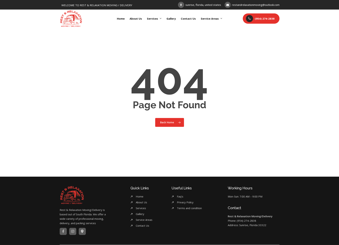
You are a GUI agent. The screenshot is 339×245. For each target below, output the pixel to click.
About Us (141, 202)
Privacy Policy (185, 202)
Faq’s (180, 196)
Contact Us (142, 225)
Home (139, 196)
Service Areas (144, 220)
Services (141, 208)
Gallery (140, 214)
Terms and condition (189, 208)
